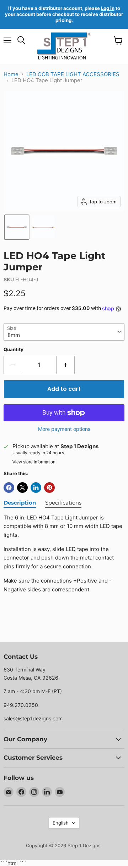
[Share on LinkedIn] (36, 487)
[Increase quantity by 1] (66, 365)
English (61, 823)
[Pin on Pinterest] (49, 487)
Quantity (13, 349)
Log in (107, 8)
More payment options (64, 429)
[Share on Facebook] (9, 487)
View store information (33, 462)
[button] (17, 227)
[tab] (20, 503)
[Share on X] (22, 487)
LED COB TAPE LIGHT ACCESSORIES (72, 74)
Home (11, 74)
